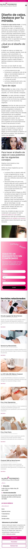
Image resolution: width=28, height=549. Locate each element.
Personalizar (14, 541)
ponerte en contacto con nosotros (15, 218)
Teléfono (5, 275)
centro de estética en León (9, 214)
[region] (14, 534)
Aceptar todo (14, 537)
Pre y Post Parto (6, 432)
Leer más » (3, 326)
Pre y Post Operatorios (8, 402)
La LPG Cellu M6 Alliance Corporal (11, 374)
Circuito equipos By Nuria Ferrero (11, 316)
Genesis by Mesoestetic (8, 346)
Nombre (4, 269)
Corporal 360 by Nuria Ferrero (10, 460)
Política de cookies (10, 534)
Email (4, 281)
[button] (26, 5)
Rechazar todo (14, 545)
